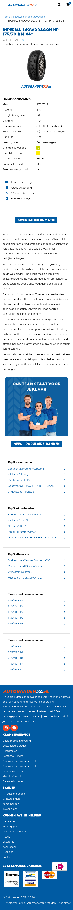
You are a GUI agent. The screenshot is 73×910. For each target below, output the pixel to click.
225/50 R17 (15, 669)
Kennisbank (9, 847)
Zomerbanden (11, 804)
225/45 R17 (15, 664)
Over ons (8, 852)
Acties (6, 837)
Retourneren (10, 751)
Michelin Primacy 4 (19, 474)
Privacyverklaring (15, 903)
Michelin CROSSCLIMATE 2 (25, 578)
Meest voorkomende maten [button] (25, 594)
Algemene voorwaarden (41, 903)
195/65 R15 (15, 623)
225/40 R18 (15, 658)
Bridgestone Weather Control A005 (29, 560)
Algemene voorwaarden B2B (20, 766)
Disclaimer (64, 903)
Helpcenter (9, 821)
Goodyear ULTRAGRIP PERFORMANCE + (33, 486)
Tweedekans (10, 809)
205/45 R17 (15, 646)
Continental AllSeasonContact (26, 566)
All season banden (14, 794)
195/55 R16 (15, 618)
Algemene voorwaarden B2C (20, 761)
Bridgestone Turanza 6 (21, 492)
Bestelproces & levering (17, 741)
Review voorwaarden (15, 771)
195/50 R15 (15, 612)
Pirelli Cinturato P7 (19, 480)
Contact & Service (13, 756)
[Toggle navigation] (4, 5)
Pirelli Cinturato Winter (21, 532)
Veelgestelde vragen (15, 746)
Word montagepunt (14, 831)
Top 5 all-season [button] (18, 554)
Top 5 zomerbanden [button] (20, 462)
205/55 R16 (15, 652)
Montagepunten (12, 826)
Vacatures (8, 842)
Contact (7, 857)
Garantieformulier (13, 781)
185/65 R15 (15, 606)
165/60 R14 (15, 600)
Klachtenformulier (13, 776)
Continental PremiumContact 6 (26, 469)
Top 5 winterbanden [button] (21, 508)
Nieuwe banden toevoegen (29, 17)
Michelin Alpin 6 (18, 520)
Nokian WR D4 (17, 526)
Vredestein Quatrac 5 (20, 572)
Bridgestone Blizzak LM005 (24, 514)
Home (6, 17)
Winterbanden (11, 799)
